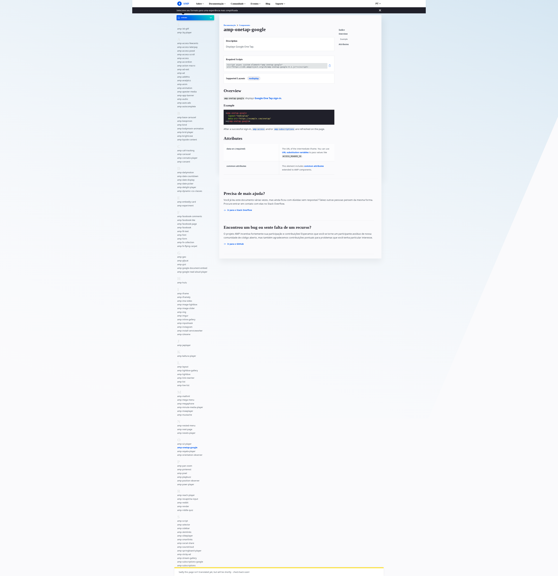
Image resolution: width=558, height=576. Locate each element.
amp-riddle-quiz (185, 510)
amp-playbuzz (184, 477)
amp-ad (181, 73)
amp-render (183, 506)
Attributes (344, 44)
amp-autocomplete (186, 106)
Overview (343, 34)
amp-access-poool (186, 50)
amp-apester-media (187, 91)
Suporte (279, 3)
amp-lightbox (183, 374)
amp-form (182, 238)
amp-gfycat (182, 260)
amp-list (181, 381)
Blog (268, 3)
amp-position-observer (188, 480)
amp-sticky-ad (184, 554)
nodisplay (254, 78)
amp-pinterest (184, 469)
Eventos (255, 3)
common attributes (314, 166)
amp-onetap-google (187, 447)
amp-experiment (185, 205)
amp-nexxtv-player (186, 433)
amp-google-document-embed (192, 268)
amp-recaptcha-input (187, 499)
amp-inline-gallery (186, 319)
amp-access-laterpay (187, 47)
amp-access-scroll (186, 54)
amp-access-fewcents (187, 43)
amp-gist (181, 264)
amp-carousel (184, 154)
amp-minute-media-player (190, 407)
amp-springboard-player (189, 550)
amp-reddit (182, 502)
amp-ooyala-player (186, 451)
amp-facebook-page (187, 223)
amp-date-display (185, 179)
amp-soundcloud (185, 546)
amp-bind (182, 124)
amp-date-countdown (187, 176)
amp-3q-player (184, 32)
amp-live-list (183, 385)
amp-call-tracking (185, 150)
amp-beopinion (184, 121)
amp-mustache (184, 414)
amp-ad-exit (183, 69)
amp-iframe (183, 293)
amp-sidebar (183, 528)
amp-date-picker (185, 183)
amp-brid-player (185, 132)
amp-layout (182, 366)
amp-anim (182, 84)
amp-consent (183, 161)
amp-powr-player (185, 484)
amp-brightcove (185, 136)
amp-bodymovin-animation (190, 128)
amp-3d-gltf (183, 28)
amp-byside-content (187, 139)
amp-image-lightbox (187, 304)
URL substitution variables (295, 152)
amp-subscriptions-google (190, 561)
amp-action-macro (186, 65)
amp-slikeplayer (185, 535)
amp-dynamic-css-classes (189, 191)
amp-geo (181, 256)
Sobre (199, 3)
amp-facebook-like (186, 220)
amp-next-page (184, 429)
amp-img (181, 312)
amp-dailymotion (185, 172)
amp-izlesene (183, 334)
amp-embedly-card (186, 201)
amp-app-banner (185, 95)
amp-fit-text (183, 231)
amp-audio (182, 99)
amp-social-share (185, 543)
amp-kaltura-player (186, 356)
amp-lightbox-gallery (187, 370)
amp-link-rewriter (185, 377)
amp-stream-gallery (187, 558)
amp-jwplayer (184, 345)
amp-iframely (183, 297)
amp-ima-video (184, 300)
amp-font (181, 235)
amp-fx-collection (185, 242)
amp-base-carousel (186, 117)
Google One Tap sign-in (268, 98)
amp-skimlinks (184, 532)
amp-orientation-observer (189, 455)
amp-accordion (184, 61)
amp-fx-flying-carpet (187, 246)
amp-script (182, 520)
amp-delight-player (186, 187)
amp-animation (184, 88)
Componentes (244, 25)
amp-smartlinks (185, 539)
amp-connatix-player (187, 157)
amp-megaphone (185, 403)
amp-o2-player (184, 443)
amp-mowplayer (185, 411)
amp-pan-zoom (184, 465)
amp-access (183, 58)
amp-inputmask (185, 323)
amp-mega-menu (185, 399)
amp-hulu (182, 282)
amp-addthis (183, 76)
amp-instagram (184, 326)
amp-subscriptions (186, 565)
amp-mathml (183, 396)
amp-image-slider (186, 308)
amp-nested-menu (186, 425)
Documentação (216, 3)
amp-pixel (182, 473)
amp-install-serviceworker (190, 330)
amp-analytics (184, 80)
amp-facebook (184, 227)
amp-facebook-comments (189, 216)
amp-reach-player (186, 495)
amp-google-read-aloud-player (192, 271)
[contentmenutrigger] (359, 31)
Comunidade (237, 3)
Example (344, 39)
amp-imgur (182, 315)
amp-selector (183, 524)
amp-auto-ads (184, 102)
